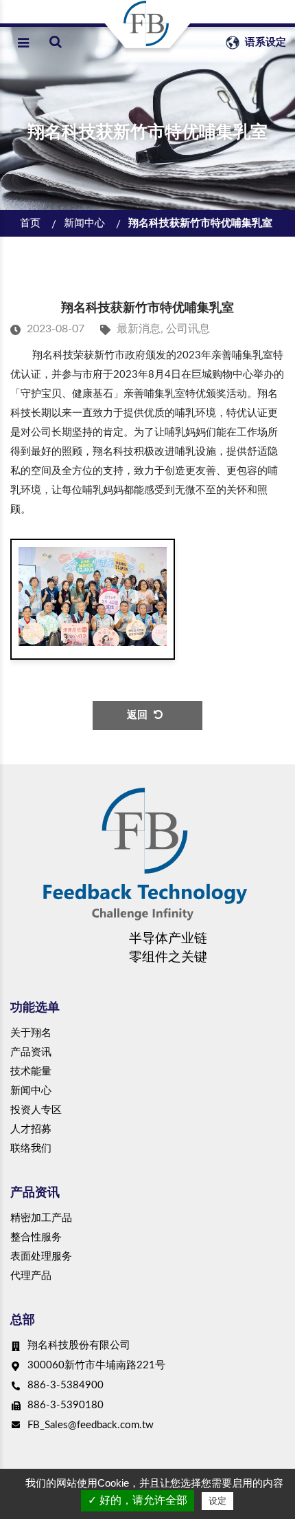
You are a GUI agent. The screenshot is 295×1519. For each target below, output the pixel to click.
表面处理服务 (41, 1256)
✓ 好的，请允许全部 (137, 1500)
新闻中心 (84, 223)
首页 (30, 223)
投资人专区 (36, 1110)
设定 (217, 1501)
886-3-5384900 (65, 1385)
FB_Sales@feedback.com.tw (90, 1425)
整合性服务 (36, 1237)
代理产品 (30, 1276)
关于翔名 (30, 1033)
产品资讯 (30, 1052)
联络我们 (30, 1148)
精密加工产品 (41, 1218)
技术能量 (30, 1071)
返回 (137, 715)
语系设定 (264, 42)
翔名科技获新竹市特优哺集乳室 (200, 223)
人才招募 (30, 1129)
